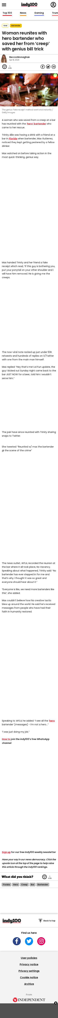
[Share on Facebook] (43, 67)
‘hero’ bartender (36, 123)
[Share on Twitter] (48, 67)
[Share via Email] (54, 67)
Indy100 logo (29, 5)
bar (32, 884)
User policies (29, 958)
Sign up (6, 852)
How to (6, 739)
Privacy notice (29, 964)
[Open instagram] (41, 941)
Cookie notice (29, 977)
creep (24, 884)
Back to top (49, 920)
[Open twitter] (29, 941)
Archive (29, 984)
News (23, 13)
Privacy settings (29, 971)
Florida (13, 138)
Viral (5, 25)
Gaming (39, 13)
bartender (15, 25)
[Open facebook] (17, 941)
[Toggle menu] (5, 4)
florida (6, 884)
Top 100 (7, 13)
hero (52, 720)
